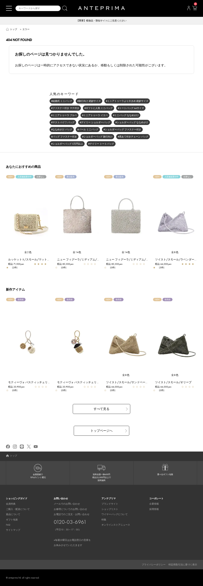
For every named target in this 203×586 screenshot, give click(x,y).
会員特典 (10, 503)
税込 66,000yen (163, 264)
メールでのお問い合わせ (67, 503)
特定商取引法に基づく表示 (183, 564)
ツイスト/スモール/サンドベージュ (128, 382)
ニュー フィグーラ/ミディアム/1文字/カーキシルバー (91, 259)
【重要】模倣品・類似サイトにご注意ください (101, 20)
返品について (13, 514)
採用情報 (154, 509)
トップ (13, 29)
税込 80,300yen (65, 264)
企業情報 (154, 503)
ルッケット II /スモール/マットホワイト (33, 259)
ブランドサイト (110, 503)
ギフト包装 (12, 519)
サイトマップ (13, 530)
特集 (104, 519)
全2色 (28, 252)
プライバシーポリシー (154, 564)
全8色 (175, 252)
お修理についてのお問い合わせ (70, 509)
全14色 (77, 252)
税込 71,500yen (16, 264)
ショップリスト (110, 509)
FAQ (8, 524)
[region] (28, 212)
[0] (194, 9)
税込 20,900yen (16, 386)
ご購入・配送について (18, 509)
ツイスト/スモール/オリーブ (173, 382)
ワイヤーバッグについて (115, 514)
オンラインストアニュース (116, 524)
